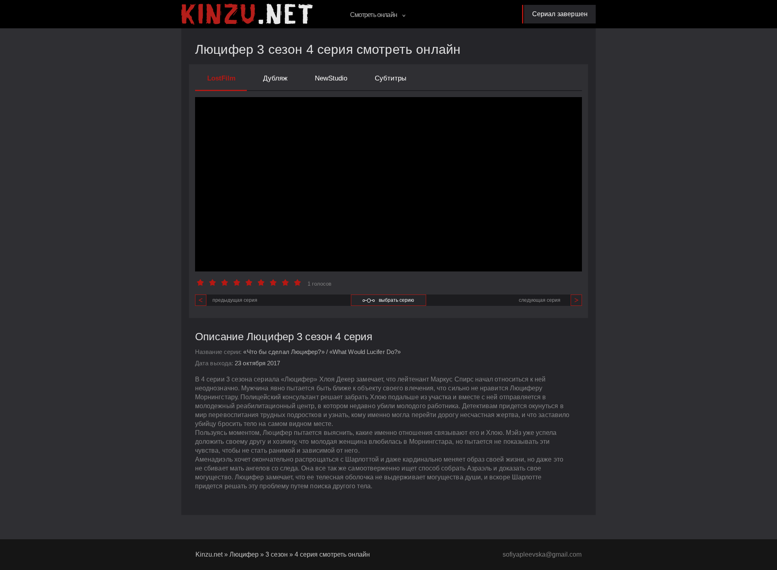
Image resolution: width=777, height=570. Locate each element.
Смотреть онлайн (374, 14)
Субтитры (390, 78)
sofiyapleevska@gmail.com (542, 554)
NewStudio (331, 78)
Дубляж (275, 78)
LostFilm (221, 78)
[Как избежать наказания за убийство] (247, 14)
